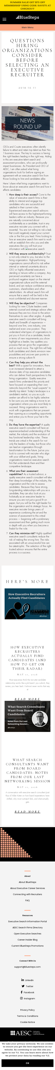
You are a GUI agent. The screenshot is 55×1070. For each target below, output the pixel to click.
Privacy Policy (27, 1009)
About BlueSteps (27, 882)
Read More (27, 699)
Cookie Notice (27, 1022)
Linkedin (29, 980)
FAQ (27, 900)
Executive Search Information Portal (27, 921)
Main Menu (27, 27)
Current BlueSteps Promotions (27, 945)
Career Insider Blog (27, 939)
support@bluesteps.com (27, 966)
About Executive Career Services (27, 888)
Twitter (29, 986)
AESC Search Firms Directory (28, 927)
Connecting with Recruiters (27, 894)
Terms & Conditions (27, 1016)
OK (27, 1063)
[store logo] (27, 18)
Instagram (29, 998)
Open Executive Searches (27, 933)
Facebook (28, 992)
